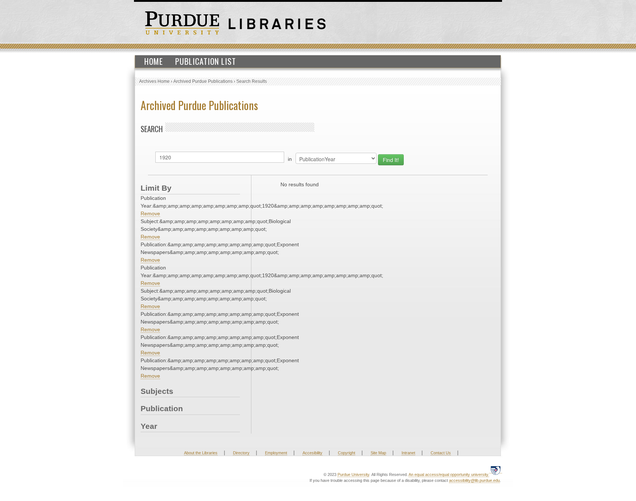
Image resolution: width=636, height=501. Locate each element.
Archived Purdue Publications (203, 81)
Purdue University (353, 474)
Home (153, 61)
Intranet (408, 453)
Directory (241, 453)
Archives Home (154, 81)
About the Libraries (201, 453)
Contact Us (441, 453)
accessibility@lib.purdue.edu (474, 480)
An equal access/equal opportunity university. (449, 474)
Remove (150, 213)
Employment (276, 453)
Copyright (346, 453)
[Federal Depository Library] (495, 470)
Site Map (378, 453)
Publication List (205, 61)
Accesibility (312, 453)
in (290, 159)
